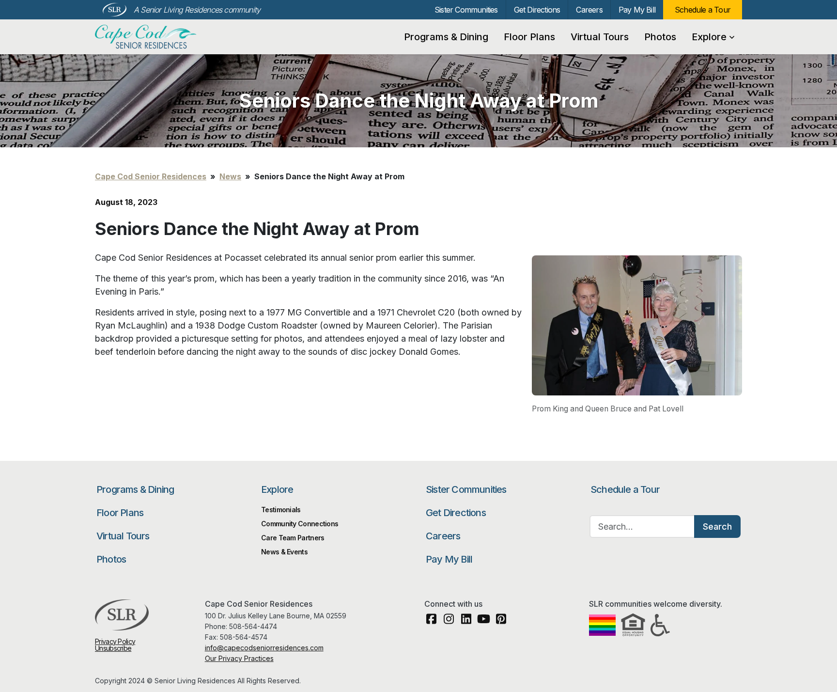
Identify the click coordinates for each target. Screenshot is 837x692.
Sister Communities (466, 10)
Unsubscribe (113, 648)
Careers (589, 10)
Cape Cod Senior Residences (147, 36)
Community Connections (299, 523)
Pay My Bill (637, 10)
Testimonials (281, 509)
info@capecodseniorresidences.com (264, 648)
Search (717, 526)
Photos (660, 37)
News (230, 176)
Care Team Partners (292, 538)
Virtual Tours (600, 37)
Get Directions (537, 10)
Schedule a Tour (702, 10)
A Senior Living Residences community (197, 10)
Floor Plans (529, 37)
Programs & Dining (446, 37)
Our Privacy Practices (239, 658)
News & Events (284, 552)
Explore (709, 37)
